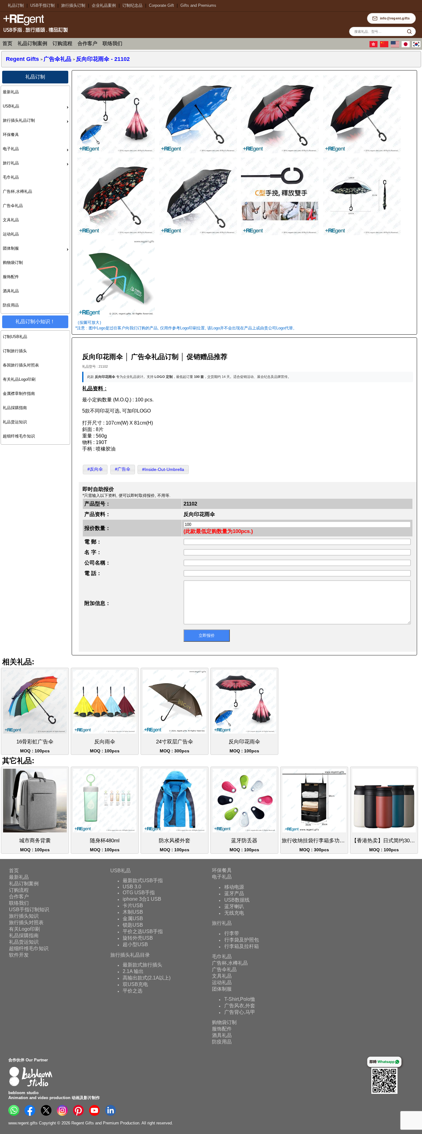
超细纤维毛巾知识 (19, 436)
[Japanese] (406, 46)
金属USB (133, 918)
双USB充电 (135, 984)
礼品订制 (16, 5)
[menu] (35, 200)
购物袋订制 (13, 262)
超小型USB (135, 944)
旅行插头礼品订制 (19, 120)
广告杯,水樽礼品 (17, 191)
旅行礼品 (11, 163)
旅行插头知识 (24, 915)
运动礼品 (11, 234)
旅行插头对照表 (26, 922)
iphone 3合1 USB (142, 899)
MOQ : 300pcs (174, 746)
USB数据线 (237, 900)
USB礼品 (11, 106)
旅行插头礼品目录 (130, 954)
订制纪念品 (132, 5)
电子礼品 (11, 148)
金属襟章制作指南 (19, 393)
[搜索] (409, 31)
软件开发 (19, 954)
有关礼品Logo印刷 (19, 379)
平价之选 (132, 990)
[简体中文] (385, 46)
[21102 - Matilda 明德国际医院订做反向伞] (115, 317)
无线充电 (234, 913)
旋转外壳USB (138, 938)
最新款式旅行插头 (142, 964)
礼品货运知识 (15, 422)
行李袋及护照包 (241, 939)
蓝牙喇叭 (234, 906)
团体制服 (11, 248)
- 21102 (103, 59)
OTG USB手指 (139, 892)
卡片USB (133, 905)
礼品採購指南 (15, 407)
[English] (396, 46)
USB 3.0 (132, 886)
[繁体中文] (374, 46)
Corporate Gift (161, 5)
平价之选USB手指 (143, 931)
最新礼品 (11, 92)
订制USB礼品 (15, 336)
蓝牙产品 (234, 893)
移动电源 (234, 887)
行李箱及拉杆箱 (241, 946)
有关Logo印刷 (24, 928)
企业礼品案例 (104, 5)
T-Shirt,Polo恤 (239, 999)
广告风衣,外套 (239, 1005)
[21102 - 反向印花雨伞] (115, 153)
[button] (95, 469)
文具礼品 (11, 220)
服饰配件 (11, 276)
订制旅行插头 (15, 351)
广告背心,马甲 (239, 1012)
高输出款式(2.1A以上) (147, 977)
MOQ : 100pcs (34, 746)
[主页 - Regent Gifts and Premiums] (34, 33)
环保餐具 (11, 134)
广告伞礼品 (13, 205)
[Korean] (417, 46)
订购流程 (62, 43)
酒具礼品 (11, 291)
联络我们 (112, 43)
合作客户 (87, 43)
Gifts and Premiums (198, 5)
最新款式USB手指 (143, 880)
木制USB (133, 912)
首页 (7, 43)
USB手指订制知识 (29, 909)
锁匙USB (133, 925)
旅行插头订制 (73, 5)
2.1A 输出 (133, 971)
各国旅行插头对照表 (21, 365)
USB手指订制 (42, 5)
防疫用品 (11, 305)
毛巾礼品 (11, 177)
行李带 (231, 933)
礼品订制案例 (32, 43)
